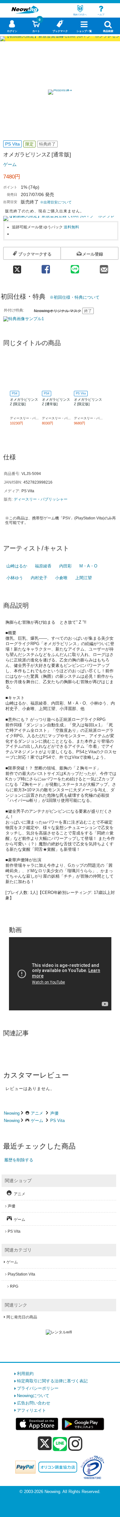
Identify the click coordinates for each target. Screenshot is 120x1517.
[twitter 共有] (17, 267)
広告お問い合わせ (33, 1403)
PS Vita (57, 1120)
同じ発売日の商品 (21, 1317)
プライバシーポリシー (38, 1388)
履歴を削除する (18, 1160)
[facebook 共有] (45, 267)
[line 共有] (74, 267)
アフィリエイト (31, 1410)
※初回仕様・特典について (75, 297)
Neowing (12, 1113)
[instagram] (75, 1443)
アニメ (37, 1113)
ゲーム (10, 164)
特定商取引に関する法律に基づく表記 (52, 1381)
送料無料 (71, 227)
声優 (54, 1113)
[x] (45, 1443)
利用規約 (25, 1373)
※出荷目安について (56, 202)
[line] (60, 1444)
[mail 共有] (103, 267)
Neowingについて (33, 1395)
